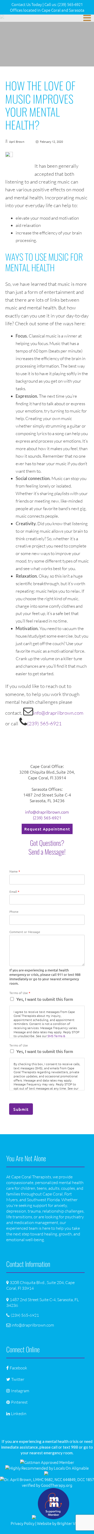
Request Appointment (47, 829)
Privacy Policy (22, 1523)
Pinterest (19, 1402)
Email (14, 892)
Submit (21, 1109)
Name (14, 871)
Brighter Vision (70, 1523)
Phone (14, 912)
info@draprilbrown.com (58, 713)
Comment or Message (24, 932)
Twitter (17, 1379)
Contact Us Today (26, 4)
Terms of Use (19, 993)
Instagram (20, 1390)
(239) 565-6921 (44, 723)
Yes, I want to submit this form (44, 999)
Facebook (18, 1367)
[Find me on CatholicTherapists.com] (46, 1473)
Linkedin (18, 1413)
